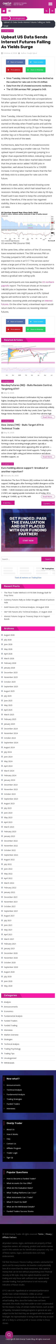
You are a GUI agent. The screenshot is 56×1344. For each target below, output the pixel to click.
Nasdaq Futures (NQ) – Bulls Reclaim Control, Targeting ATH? (26, 387)
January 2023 (9, 836)
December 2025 (11, 672)
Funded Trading (10, 1025)
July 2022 (8, 864)
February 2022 (10, 887)
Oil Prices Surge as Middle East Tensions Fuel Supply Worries (10, 503)
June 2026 (8, 644)
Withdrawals (9, 1063)
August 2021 (9, 915)
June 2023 (8, 813)
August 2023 (9, 803)
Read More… (48, 417)
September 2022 (11, 855)
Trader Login (12, 1153)
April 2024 (8, 766)
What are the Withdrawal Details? (21, 1206)
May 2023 (8, 817)
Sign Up (10, 1157)
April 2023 (8, 822)
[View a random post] (52, 10)
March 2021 (9, 939)
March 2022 (9, 883)
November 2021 (11, 901)
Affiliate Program (14, 1148)
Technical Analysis (11, 1044)
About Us (10, 1129)
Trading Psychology (12, 1049)
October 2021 (10, 906)
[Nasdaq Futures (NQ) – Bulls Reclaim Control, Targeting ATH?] (28, 361)
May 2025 (8, 705)
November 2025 (11, 677)
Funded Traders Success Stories (20, 1211)
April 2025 (8, 710)
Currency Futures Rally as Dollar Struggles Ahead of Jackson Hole (29, 601)
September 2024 (11, 742)
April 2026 (8, 654)
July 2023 (8, 808)
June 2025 (8, 700)
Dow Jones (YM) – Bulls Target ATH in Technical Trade (22, 426)
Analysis (7, 1002)
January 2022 (9, 892)
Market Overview (11, 1034)
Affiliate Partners (9, 1237)
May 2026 (8, 649)
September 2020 (11, 967)
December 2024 (11, 728)
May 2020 (8, 986)
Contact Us (11, 1143)
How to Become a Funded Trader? (21, 1178)
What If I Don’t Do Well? (17, 1202)
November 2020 (11, 958)
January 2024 (9, 780)
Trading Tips (9, 1053)
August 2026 (9, 635)
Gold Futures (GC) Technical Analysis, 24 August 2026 (26, 607)
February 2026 (10, 663)
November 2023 (11, 789)
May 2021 (8, 930)
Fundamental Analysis (13, 1016)
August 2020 (9, 972)
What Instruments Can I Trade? (20, 1197)
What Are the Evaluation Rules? (20, 1188)
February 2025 (10, 719)
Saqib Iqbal (32, 53)
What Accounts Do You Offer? (19, 1183)
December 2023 (11, 784)
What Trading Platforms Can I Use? (21, 1192)
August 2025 (9, 691)
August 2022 (9, 859)
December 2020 (11, 953)
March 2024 (9, 771)
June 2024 (8, 756)
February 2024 (10, 775)
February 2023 (10, 831)
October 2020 (10, 962)
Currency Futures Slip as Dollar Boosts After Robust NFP (49, 503)
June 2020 (8, 981)
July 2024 (8, 752)
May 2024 (8, 761)
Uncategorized (7, 31)
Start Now (28, 540)
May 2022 (8, 873)
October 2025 (10, 682)
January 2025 (9, 724)
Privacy (49, 1234)
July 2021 (8, 920)
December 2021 (11, 897)
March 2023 (9, 827)
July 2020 (8, 976)
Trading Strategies (14, 1099)
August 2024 (9, 747)
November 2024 (11, 733)
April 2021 (8, 934)
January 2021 (9, 948)
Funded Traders (10, 1021)
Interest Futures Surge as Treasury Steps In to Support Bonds (27, 617)
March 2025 (9, 714)
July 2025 (8, 696)
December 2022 (11, 841)
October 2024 (10, 738)
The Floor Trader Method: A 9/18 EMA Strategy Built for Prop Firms (27, 594)
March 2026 (9, 658)
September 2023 (11, 799)
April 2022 (8, 878)
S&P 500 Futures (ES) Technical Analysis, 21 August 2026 (28, 612)
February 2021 (10, 943)
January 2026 (9, 668)
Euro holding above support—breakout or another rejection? (24, 470)
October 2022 (10, 850)
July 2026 (8, 639)
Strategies (8, 1039)
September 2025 (11, 686)
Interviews (8, 1030)
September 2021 (11, 911)
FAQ (8, 1139)
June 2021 (8, 925)
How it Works (12, 1134)
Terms (40, 1234)
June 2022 (8, 869)
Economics (8, 1011)
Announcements (11, 1006)
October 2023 (10, 794)
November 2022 (11, 845)
